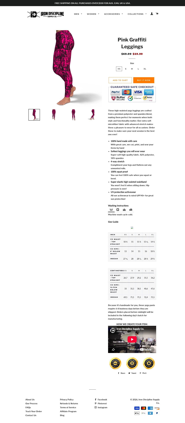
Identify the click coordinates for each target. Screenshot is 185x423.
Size (132, 63)
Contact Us (30, 415)
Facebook (102, 399)
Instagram (102, 407)
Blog (62, 415)
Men (77, 14)
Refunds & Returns (69, 403)
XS (119, 69)
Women (92, 14)
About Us (30, 399)
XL (145, 69)
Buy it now (143, 80)
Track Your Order (33, 411)
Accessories (112, 14)
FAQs (28, 407)
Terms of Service (68, 407)
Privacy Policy (66, 399)
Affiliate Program (68, 411)
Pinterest (102, 403)
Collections (136, 14)
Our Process (31, 403)
